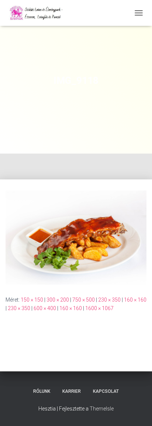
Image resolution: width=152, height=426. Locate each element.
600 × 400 (45, 308)
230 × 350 (109, 300)
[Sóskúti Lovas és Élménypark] (40, 13)
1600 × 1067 (99, 308)
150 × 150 (32, 300)
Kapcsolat (106, 391)
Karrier (71, 391)
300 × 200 (57, 300)
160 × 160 (135, 300)
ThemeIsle (102, 409)
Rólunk (41, 391)
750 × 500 (83, 300)
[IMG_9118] (76, 237)
